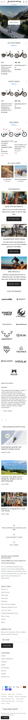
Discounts (4, 598)
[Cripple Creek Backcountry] (14, 2)
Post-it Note (5, 616)
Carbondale (5, 668)
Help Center (5, 592)
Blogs (3, 622)
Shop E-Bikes (14, 81)
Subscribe (7, 645)
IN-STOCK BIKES (14, 43)
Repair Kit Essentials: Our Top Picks (13, 510)
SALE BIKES (14, 122)
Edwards (4, 662)
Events (3, 619)
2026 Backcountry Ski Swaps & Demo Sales (11, 448)
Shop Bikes (14, 22)
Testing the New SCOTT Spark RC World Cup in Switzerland (12, 479)
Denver (3, 671)
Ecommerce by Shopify (7, 715)
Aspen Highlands (7, 659)
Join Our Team (6, 610)
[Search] (4, 1)
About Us (4, 589)
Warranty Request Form (9, 607)
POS (22, 713)
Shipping (4, 601)
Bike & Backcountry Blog (14, 427)
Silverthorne (5, 677)
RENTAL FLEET (14, 284)
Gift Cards (4, 595)
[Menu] (1, 1)
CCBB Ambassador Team (9, 613)
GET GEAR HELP (14, 219)
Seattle (3, 674)
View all (14, 45)
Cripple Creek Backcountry (13, 713)
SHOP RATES (14, 251)
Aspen (3, 656)
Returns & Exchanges (8, 604)
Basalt (3, 665)
